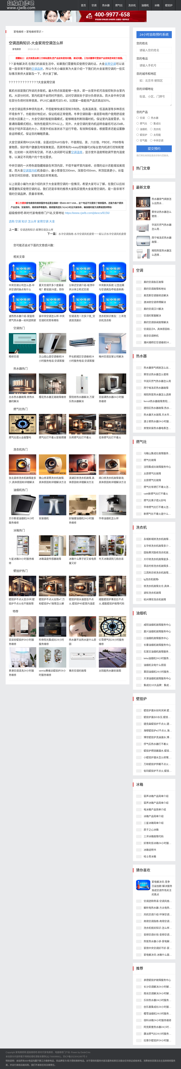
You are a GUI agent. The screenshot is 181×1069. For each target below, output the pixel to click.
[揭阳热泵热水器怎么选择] (143, 253)
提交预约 (154, 149)
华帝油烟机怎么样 (109, 518)
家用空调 (42, 221)
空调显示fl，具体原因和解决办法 (162, 329)
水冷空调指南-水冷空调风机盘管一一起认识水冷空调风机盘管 (92, 233)
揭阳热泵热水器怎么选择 (157, 394)
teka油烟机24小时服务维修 (159, 658)
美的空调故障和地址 (155, 288)
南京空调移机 (151, 335)
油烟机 (145, 5)
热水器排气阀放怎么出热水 (158, 367)
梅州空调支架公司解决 (111, 356)
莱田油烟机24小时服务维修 (159, 671)
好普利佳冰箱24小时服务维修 (160, 843)
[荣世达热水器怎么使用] (143, 215)
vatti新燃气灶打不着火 (156, 493)
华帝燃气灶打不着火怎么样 (158, 507)
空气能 (143, 140)
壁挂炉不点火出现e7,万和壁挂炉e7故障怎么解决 (52, 603)
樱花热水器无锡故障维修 (52, 397)
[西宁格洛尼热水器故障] (143, 240)
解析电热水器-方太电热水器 (159, 907)
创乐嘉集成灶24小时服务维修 (160, 1006)
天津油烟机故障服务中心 (157, 678)
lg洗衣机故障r (151, 579)
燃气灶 (119, 5)
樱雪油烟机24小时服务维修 (159, 1013)
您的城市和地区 (146, 73)
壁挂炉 (169, 5)
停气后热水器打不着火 (156, 744)
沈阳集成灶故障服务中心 (157, 466)
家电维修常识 (33, 31)
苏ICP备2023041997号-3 (75, 1056)
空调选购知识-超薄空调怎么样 (36, 229)
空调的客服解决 (152, 315)
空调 (94, 5)
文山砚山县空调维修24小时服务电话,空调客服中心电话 (51, 360)
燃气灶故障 (150, 460)
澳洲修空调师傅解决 (155, 302)
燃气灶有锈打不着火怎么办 (158, 486)
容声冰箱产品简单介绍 (156, 796)
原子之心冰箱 (151, 829)
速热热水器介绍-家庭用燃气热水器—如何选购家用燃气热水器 (22, 320)
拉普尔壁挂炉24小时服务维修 (160, 1040)
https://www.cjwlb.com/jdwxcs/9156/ (87, 212)
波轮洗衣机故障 (152, 592)
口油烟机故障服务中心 (156, 638)
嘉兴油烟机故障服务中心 (157, 631)
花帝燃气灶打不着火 (110, 437)
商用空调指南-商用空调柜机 (159, 921)
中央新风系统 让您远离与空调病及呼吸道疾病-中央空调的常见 (111, 289)
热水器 (106, 5)
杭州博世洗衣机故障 (155, 599)
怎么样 (32, 221)
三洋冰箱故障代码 (154, 836)
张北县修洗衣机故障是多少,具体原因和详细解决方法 (22, 482)
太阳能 (157, 134)
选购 (11, 221)
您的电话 (142, 58)
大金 (52, 221)
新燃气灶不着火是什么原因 (158, 513)
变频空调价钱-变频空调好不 (159, 934)
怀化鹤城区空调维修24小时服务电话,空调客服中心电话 (81, 360)
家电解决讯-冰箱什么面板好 (159, 954)
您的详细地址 (144, 88)
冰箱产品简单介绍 (154, 816)
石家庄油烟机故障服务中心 (158, 651)
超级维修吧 (32, 1052)
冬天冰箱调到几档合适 (111, 558)
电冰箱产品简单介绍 (155, 809)
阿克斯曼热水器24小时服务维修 (161, 1027)
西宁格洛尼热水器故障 (156, 387)
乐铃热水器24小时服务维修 (159, 1000)
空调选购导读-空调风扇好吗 (159, 901)
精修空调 (14, 356)
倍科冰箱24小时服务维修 (157, 1020)
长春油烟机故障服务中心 (157, 644)
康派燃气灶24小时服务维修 (159, 1033)
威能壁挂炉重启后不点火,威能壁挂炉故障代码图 (111, 603)
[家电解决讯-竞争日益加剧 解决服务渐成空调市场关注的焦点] (143, 885)
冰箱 (156, 5)
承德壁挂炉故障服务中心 (157, 980)
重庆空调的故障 (77, 670)
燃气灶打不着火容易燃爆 (52, 437)
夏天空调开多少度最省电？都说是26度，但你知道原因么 (51, 289)
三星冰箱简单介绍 (154, 822)
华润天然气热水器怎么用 (157, 381)
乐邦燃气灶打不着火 (80, 437)
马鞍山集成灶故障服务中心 (158, 453)
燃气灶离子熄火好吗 (155, 500)
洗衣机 (132, 5)
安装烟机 (44, 518)
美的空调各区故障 (154, 282)
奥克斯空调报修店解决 (156, 295)
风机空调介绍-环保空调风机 (159, 914)
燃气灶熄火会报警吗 (20, 437)
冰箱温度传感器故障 (50, 558)
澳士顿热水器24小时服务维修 (160, 421)
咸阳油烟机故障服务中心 (157, 624)
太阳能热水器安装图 (110, 670)
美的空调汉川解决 (154, 308)
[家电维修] (23, 5)
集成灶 (157, 123)
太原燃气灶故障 (152, 473)
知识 (24, 221)
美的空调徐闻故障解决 (156, 322)
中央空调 (158, 140)
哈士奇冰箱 (150, 856)
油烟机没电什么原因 (155, 665)
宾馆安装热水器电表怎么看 (158, 428)
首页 (83, 5)
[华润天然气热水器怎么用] (143, 228)
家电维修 (19, 31)
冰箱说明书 (150, 849)
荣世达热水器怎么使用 (156, 374)
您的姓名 (142, 43)
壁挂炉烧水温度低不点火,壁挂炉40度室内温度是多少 (82, 603)
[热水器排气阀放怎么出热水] (143, 202)
